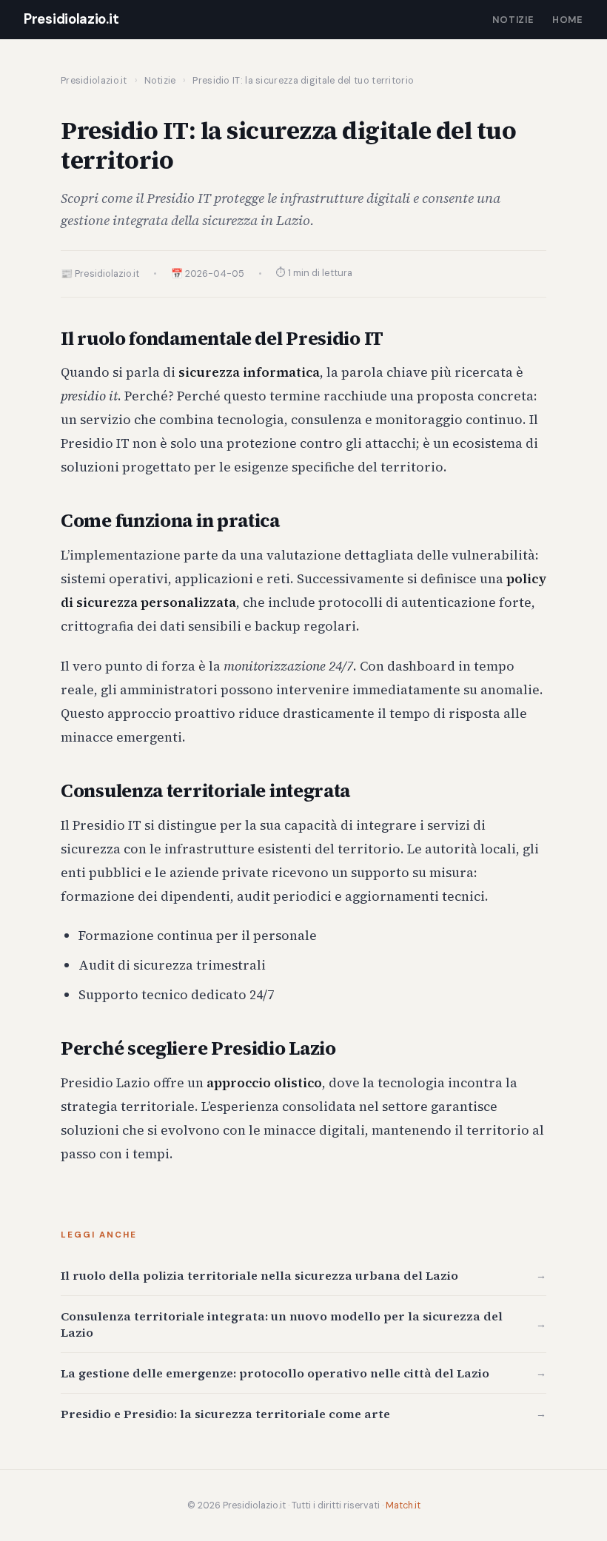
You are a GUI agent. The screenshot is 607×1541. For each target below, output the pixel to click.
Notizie (513, 19)
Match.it (403, 1505)
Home (567, 19)
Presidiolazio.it (71, 19)
